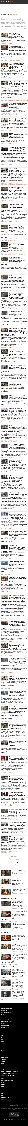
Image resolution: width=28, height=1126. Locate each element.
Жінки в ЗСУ (10, 144)
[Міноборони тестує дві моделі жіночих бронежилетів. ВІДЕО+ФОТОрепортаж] (4, 678)
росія (2, 1082)
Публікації (3, 1059)
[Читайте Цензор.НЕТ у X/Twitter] (7, 1119)
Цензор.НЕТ (3, 1031)
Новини (3, 1033)
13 (17, 183)
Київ (2, 1093)
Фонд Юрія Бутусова (6, 1012)
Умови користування (6, 1016)
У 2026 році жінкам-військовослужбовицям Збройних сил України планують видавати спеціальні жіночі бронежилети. (12, 140)
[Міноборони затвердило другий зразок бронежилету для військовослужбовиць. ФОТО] (4, 578)
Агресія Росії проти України (13, 674)
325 (3, 999)
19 (17, 558)
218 (17, 989)
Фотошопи (3, 1043)
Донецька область (6, 1097)
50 (17, 618)
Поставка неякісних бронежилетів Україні (16, 254)
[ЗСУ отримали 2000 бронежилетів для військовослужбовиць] (4, 35)
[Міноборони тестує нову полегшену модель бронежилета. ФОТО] (4, 461)
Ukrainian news (5, 1025)
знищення (3, 1088)
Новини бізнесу (5, 1027)
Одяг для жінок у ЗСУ (16, 144)
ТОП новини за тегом (7, 966)
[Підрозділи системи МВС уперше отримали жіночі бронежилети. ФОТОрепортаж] (4, 397)
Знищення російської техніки (8, 1069)
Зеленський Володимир (7, 1080)
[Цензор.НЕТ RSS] (23, 1119)
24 (17, 59)
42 (17, 592)
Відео (2, 1041)
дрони (2, 1086)
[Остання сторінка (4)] (18, 865)
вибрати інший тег (14, 14)
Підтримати (4, 1010)
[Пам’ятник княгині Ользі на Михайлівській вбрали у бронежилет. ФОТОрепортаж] (4, 693)
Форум (2, 1048)
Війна (9, 574)
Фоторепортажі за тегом (9, 898)
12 (2, 952)
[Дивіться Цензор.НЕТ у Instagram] (16, 1119)
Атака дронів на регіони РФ (8, 1075)
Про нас (3, 1006)
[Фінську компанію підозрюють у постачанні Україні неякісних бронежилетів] (4, 244)
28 (17, 655)
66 (17, 641)
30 (13, 876)
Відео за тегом (5, 932)
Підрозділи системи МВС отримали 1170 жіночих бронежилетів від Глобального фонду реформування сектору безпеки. (13, 402)
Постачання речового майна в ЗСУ (15, 116)
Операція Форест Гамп (6, 1067)
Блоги (2, 1046)
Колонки (3, 1061)
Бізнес (2, 1050)
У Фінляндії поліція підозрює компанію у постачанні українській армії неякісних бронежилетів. (12, 250)
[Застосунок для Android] (19, 1119)
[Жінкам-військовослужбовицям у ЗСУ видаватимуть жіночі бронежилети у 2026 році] (4, 135)
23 (17, 143)
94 (17, 819)
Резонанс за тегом (7, 868)
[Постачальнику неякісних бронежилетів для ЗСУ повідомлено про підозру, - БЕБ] (4, 778)
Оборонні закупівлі (12, 60)
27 (17, 789)
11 (17, 440)
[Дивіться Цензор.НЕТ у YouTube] (12, 1119)
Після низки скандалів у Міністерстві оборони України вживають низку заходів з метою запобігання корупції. (13, 817)
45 (17, 772)
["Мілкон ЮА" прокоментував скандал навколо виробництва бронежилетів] (4, 170)
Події (2, 1035)
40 (17, 308)
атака (2, 1099)
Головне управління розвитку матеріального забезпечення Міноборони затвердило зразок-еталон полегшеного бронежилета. (13, 389)
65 (17, 347)
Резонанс (3, 1037)
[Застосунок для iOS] (21, 1119)
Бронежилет (5, 14)
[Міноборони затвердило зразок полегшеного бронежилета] (4, 384)
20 (17, 77)
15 (17, 528)
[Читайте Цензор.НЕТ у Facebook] (4, 1119)
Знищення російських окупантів (9, 1071)
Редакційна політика (6, 1021)
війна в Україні (4, 1091)
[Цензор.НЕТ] (7, 2)
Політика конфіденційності (8, 1019)
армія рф (3, 1084)
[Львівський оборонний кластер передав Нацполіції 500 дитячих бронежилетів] (4, 794)
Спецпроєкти (4, 1057)
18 (17, 164)
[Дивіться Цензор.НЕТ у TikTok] (14, 1119)
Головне (3, 1055)
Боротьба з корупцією (12, 441)
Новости (3, 1023)
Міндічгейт (18, 60)
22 (17, 672)
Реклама (3, 1014)
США (2, 1095)
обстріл (3, 1078)
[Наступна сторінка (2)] (16, 865)
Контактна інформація (6, 1008)
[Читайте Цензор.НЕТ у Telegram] (9, 1119)
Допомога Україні (11, 423)
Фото (2, 1039)
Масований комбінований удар (9, 1073)
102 (17, 979)
